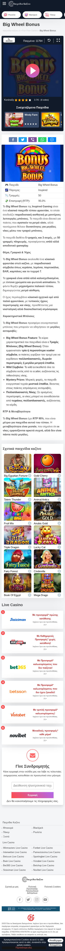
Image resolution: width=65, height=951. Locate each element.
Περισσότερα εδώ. (24, 947)
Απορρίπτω (55, 945)
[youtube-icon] (45, 899)
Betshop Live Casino (43, 865)
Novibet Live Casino (43, 870)
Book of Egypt (12, 595)
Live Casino (8, 842)
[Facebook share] (13, 139)
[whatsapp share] (42, 139)
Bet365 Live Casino (13, 865)
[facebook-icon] (19, 899)
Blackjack (38, 828)
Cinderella (39, 571)
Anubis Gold (41, 523)
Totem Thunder (12, 499)
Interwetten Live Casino (15, 852)
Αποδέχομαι (55, 940)
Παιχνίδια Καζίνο (11, 822)
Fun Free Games (30, 30)
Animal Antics (41, 499)
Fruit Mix (9, 523)
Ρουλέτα (37, 832)
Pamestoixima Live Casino (46, 852)
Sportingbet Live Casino (45, 856)
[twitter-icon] (28, 899)
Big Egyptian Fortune (16, 475)
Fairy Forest (11, 571)
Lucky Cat (39, 547)
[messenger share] (52, 139)
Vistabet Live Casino (43, 861)
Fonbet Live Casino (43, 848)
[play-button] (32, 70)
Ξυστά (6, 836)
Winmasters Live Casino (15, 848)
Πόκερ (6, 832)
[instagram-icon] (36, 899)
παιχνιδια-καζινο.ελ (11, 30)
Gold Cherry (41, 475)
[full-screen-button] (58, 40)
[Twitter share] (23, 139)
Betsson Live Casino (13, 856)
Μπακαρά (8, 828)
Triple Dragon (11, 547)
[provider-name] (9, 41)
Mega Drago (41, 595)
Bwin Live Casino (11, 861)
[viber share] (32, 139)
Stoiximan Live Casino (14, 870)
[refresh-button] (49, 40)
